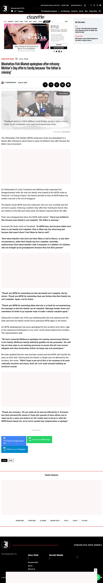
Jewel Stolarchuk (11, 82)
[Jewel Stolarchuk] (2, 82)
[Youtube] (100, 5)
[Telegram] (68, 84)
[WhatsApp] (56, 84)
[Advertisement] (36, 166)
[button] (85, 5)
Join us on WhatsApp (41, 439)
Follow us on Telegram (16, 449)
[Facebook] (91, 5)
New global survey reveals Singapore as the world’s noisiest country (86, 39)
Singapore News (7, 59)
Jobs (76, 26)
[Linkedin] (62, 84)
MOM (11, 460)
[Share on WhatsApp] (97, 577)
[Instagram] (94, 5)
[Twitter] (97, 5)
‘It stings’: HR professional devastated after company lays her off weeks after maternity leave (86, 30)
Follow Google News (15, 441)
